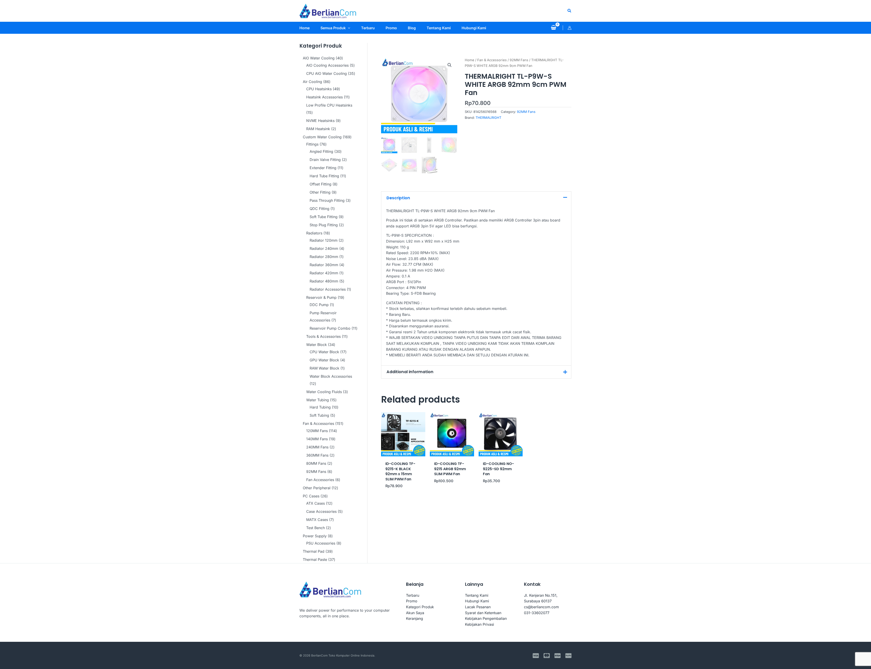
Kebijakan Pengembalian (486, 618)
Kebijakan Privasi (479, 624)
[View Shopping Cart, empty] (553, 27)
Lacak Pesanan (478, 607)
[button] (570, 11)
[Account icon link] (570, 28)
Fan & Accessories (492, 60)
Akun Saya (415, 613)
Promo (411, 601)
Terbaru (412, 595)
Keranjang (414, 618)
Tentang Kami (476, 595)
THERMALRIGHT (488, 117)
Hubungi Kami (477, 601)
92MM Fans (519, 60)
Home (469, 60)
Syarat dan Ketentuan (483, 613)
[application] (348, 28)
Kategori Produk (420, 607)
